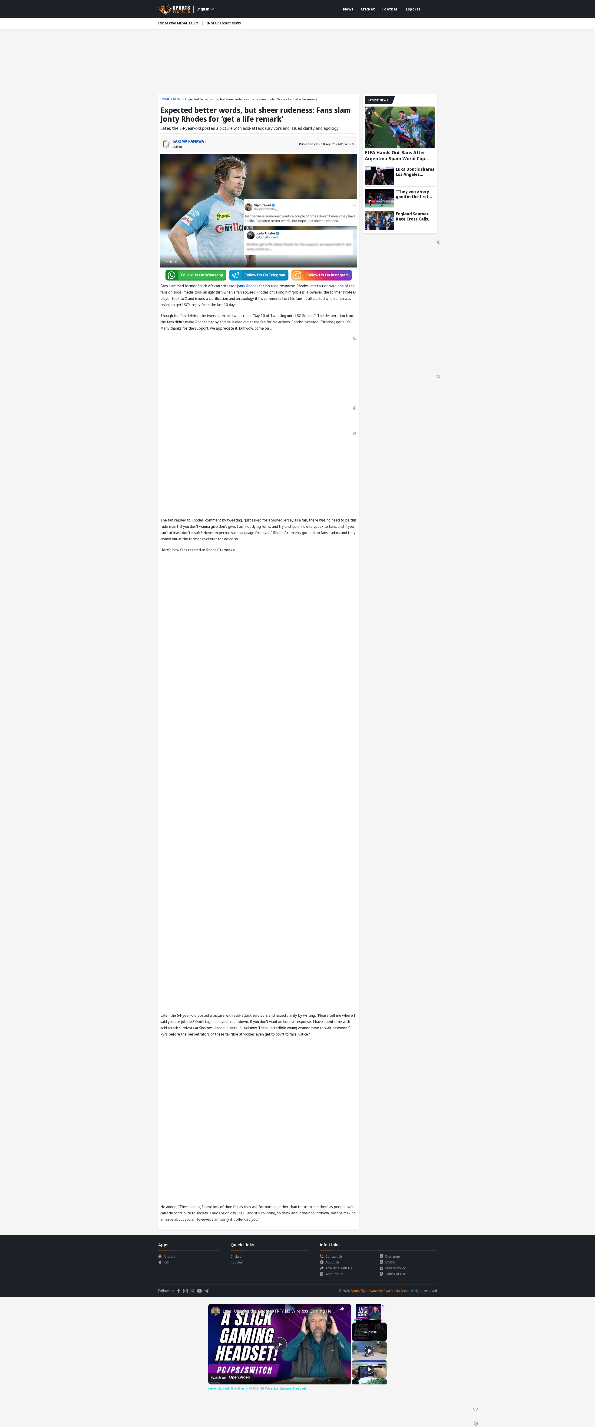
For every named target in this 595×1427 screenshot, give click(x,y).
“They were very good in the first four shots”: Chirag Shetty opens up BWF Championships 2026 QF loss (415, 194)
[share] (342, 1309)
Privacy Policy (395, 1268)
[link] (215, 1311)
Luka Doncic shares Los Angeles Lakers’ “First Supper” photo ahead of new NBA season (415, 172)
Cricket (368, 9)
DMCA (390, 1262)
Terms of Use (395, 1273)
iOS (166, 1262)
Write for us (334, 1273)
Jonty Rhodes (247, 285)
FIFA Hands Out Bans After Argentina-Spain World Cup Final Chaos (395, 156)
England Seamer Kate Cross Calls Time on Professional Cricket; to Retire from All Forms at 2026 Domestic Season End (413, 216)
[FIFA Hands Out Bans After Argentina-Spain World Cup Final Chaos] (400, 127)
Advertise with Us (338, 1268)
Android (169, 1256)
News (348, 9)
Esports (413, 9)
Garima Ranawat (189, 141)
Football (390, 9)
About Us (332, 1262)
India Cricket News (223, 23)
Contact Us (334, 1256)
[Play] (369, 1350)
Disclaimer (393, 1256)
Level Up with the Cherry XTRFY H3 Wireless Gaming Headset (279, 1311)
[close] (475, 1409)
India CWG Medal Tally (178, 23)
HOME (165, 99)
